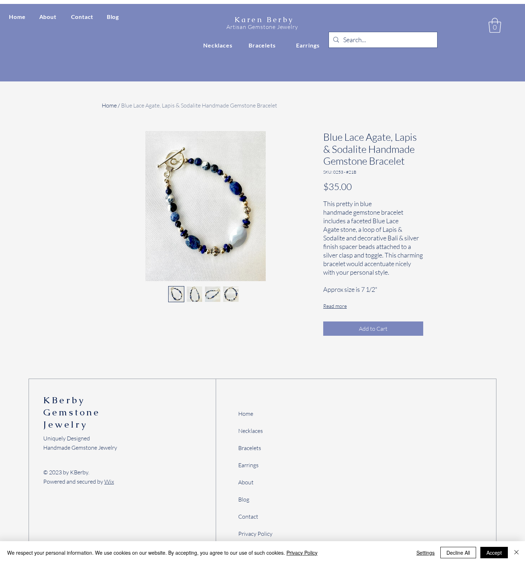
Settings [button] (425, 552)
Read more (335, 306)
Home (109, 105)
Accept (494, 552)
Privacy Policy (302, 552)
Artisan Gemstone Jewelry (262, 26)
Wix (109, 481)
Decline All (458, 552)
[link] (495, 25)
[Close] (516, 552)
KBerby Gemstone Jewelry (71, 412)
